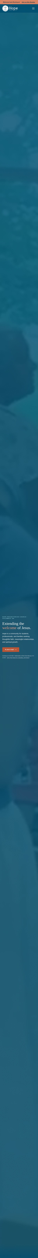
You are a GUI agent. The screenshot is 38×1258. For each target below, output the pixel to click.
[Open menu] (33, 8)
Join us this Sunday (28, 2)
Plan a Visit (9, 649)
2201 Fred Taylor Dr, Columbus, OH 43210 (18, 657)
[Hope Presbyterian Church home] (10, 8)
